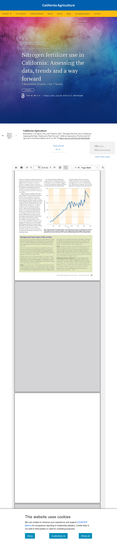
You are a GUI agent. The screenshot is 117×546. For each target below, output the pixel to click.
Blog (69, 14)
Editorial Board (36, 14)
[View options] (16, 167)
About (50, 14)
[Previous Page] (31, 167)
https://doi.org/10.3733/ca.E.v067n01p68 (63, 96)
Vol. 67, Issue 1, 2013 (31, 48)
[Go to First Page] (27, 167)
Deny (31, 535)
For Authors (21, 14)
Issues (59, 14)
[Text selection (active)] (65, 167)
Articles (5, 14)
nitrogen (28, 90)
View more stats (102, 156)
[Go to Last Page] (54, 167)
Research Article (32, 42)
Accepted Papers (82, 14)
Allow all (86, 535)
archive (97, 14)
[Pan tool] (59, 167)
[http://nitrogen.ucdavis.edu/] (39, 292)
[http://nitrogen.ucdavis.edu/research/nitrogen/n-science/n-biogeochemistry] (77, 367)
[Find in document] (103, 167)
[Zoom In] (78, 167)
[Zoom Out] (75, 167)
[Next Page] (50, 167)
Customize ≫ (60, 535)
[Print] (21, 167)
